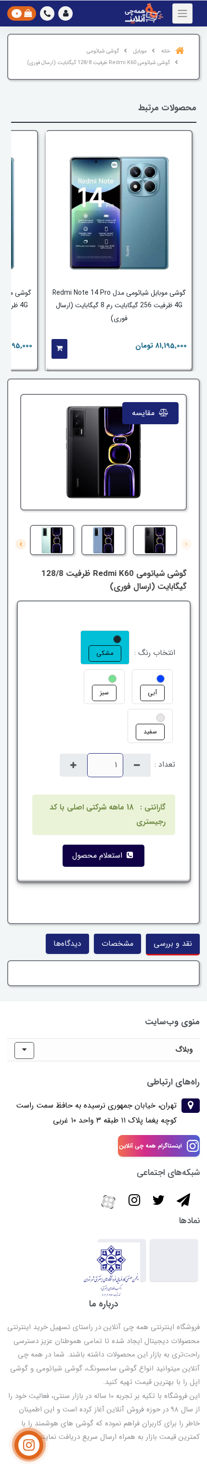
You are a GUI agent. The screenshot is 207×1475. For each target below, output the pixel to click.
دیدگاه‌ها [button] (67, 944)
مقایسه (144, 413)
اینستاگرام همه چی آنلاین (150, 1145)
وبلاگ (184, 1050)
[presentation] (186, 544)
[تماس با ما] (28, 1445)
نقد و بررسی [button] (173, 944)
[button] (65, 13)
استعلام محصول (98, 855)
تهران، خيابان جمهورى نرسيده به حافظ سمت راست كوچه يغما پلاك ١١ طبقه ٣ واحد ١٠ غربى (96, 1112)
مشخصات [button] (117, 944)
